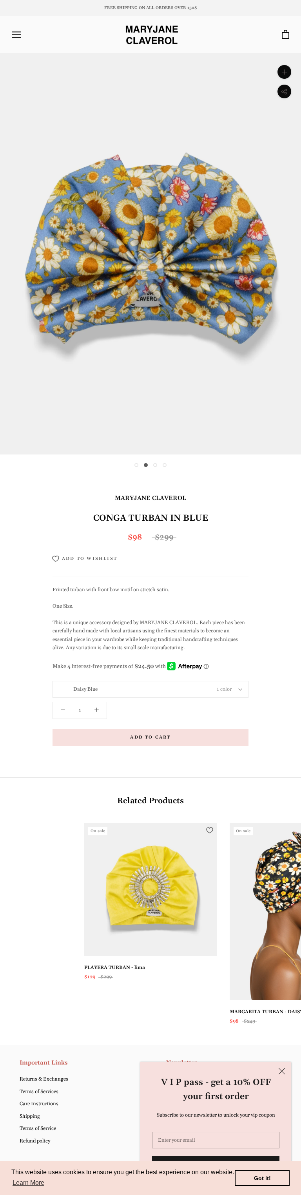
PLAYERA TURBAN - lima (114, 967)
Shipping (30, 1116)
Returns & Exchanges (44, 1079)
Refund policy (35, 1141)
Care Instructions (39, 1104)
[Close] (281, 1071)
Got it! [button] (262, 1178)
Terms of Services (39, 1091)
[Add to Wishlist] (210, 830)
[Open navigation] (16, 34)
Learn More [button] (28, 1182)
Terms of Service (38, 1128)
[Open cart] (285, 34)
